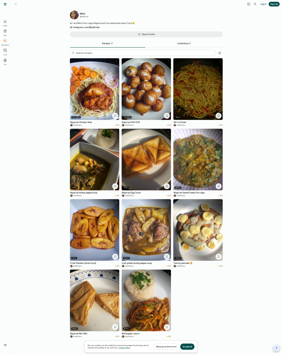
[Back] (16, 4)
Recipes (107, 43)
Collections (183, 43)
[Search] (255, 4)
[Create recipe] (249, 4)
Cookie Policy (124, 348)
